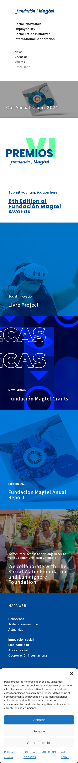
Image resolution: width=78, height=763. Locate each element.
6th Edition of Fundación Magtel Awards (34, 206)
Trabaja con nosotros (23, 624)
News (18, 52)
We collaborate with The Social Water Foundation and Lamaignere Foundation (38, 574)
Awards (20, 62)
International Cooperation (35, 39)
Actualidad (15, 629)
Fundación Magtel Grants (38, 399)
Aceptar (39, 720)
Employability (25, 29)
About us (21, 57)
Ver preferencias (39, 743)
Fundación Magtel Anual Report (37, 495)
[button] (72, 674)
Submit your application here (32, 192)
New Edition (17, 390)
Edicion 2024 (17, 484)
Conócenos (16, 619)
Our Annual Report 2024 (32, 107)
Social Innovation (28, 24)
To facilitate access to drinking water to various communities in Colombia (37, 556)
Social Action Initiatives (32, 34)
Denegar (39, 731)
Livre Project (23, 305)
